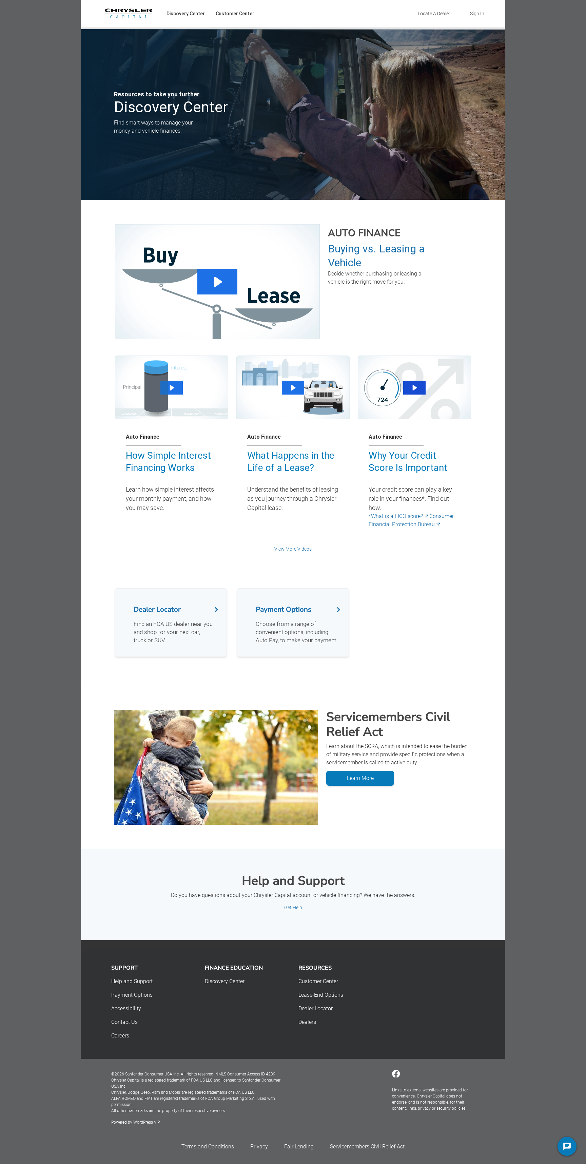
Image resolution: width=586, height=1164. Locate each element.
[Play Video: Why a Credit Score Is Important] (414, 388)
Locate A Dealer (434, 13)
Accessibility (126, 1008)
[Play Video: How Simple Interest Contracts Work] (171, 388)
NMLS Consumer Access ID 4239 (245, 1074)
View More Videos (293, 549)
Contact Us (124, 1022)
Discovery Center (186, 13)
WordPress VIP (146, 1122)
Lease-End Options (320, 995)
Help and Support (132, 981)
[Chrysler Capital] (129, 13)
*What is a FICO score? (396, 516)
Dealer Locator (315, 1008)
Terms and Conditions (207, 1146)
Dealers (307, 1022)
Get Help (293, 907)
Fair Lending (299, 1146)
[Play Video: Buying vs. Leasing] (217, 281)
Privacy (259, 1146)
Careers (120, 1035)
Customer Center (235, 13)
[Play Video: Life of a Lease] (293, 388)
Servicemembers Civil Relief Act (367, 1146)
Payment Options (132, 995)
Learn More (360, 778)
